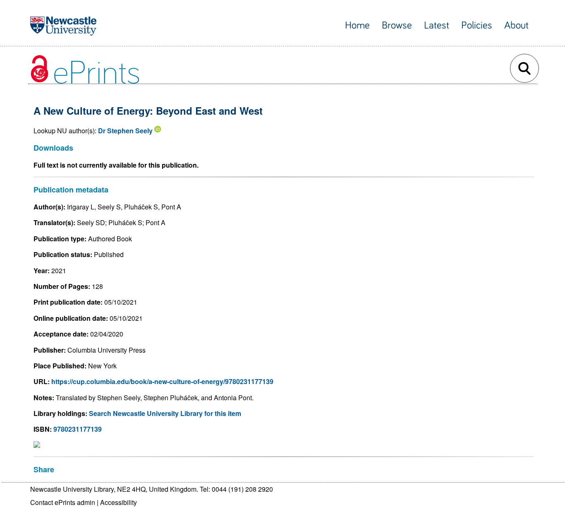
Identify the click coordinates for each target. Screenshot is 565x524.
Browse (397, 25)
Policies (476, 25)
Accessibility (118, 502)
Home (357, 25)
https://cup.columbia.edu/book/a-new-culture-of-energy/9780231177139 (162, 381)
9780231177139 (77, 429)
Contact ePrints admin (62, 502)
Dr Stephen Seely (125, 130)
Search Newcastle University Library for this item (165, 413)
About (516, 25)
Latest (436, 25)
